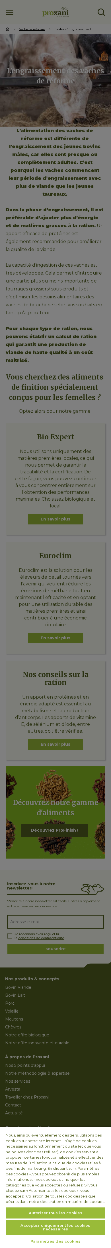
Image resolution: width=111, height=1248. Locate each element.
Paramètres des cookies (55, 1241)
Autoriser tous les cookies (55, 1213)
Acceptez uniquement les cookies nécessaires (55, 1227)
